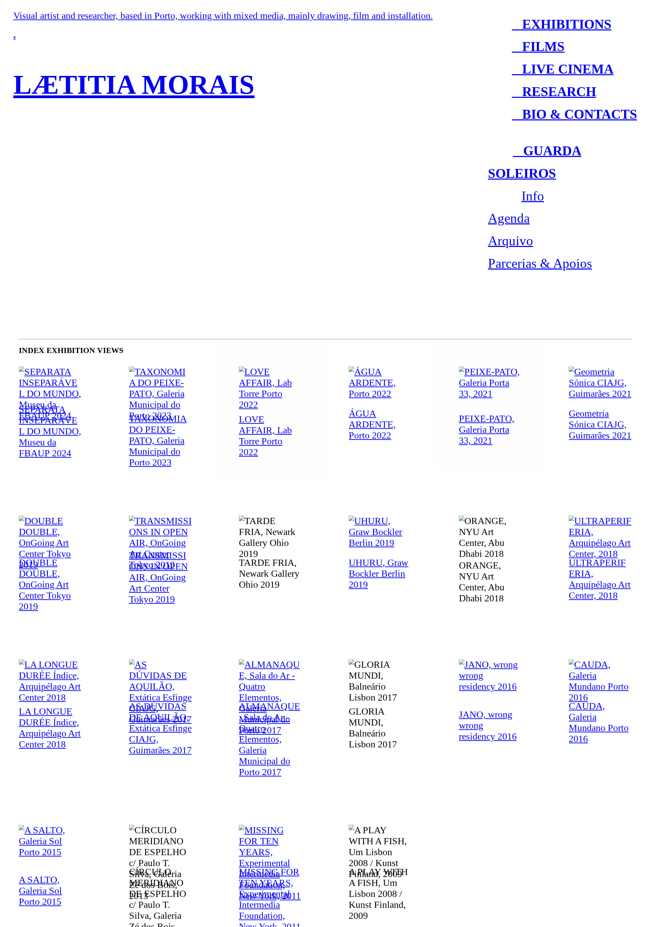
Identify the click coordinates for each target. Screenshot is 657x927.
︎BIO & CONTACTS (574, 114)
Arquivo (510, 241)
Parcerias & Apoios (540, 263)
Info (532, 196)
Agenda (509, 218)
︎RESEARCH (554, 91)
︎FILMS (538, 46)
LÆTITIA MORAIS (134, 84)
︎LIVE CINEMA (563, 69)
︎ (518, 151)
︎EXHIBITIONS (561, 24)
